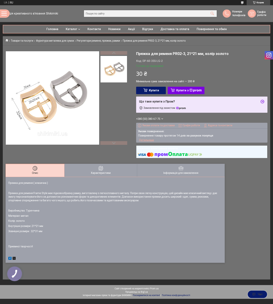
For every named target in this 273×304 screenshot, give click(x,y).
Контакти (94, 29)
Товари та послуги (22, 40)
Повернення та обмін (212, 29)
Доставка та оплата (174, 29)
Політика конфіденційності (176, 295)
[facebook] (10, 258)
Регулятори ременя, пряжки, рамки (98, 40)
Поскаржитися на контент (146, 295)
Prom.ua (154, 288)
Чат (260, 294)
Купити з (182, 90)
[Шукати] (212, 13)
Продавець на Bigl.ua (136, 292)
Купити (154, 90)
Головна (52, 29)
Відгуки (147, 29)
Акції (131, 29)
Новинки (114, 29)
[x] (14, 258)
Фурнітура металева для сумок (55, 40)
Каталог (71, 29)
